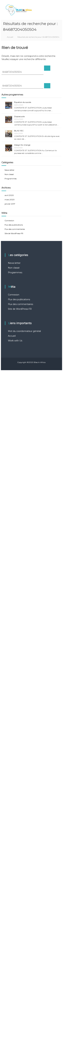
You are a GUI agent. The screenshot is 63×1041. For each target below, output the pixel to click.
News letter (9, 170)
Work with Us (15, 340)
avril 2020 (9, 195)
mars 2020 (10, 199)
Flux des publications (14, 225)
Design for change (22, 145)
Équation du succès (22, 102)
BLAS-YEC (19, 131)
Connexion (9, 220)
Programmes (11, 178)
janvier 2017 (10, 204)
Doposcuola (19, 116)
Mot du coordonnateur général (24, 331)
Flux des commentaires (15, 229)
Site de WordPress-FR (14, 233)
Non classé (9, 174)
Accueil (12, 335)
